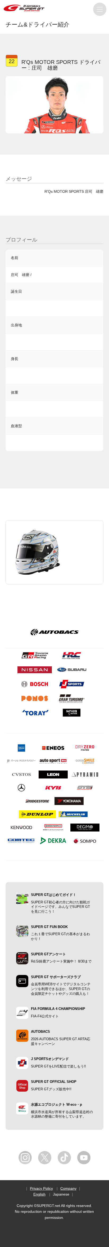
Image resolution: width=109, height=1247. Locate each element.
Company (68, 1188)
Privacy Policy (41, 1188)
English (39, 1194)
